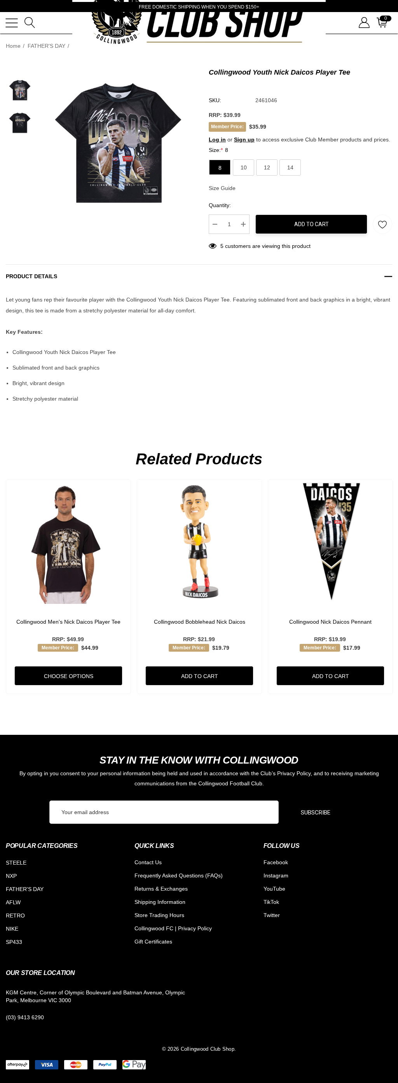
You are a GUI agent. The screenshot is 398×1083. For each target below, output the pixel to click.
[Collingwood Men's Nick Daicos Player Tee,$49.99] (68, 542)
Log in (217, 139)
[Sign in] (364, 22)
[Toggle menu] (11, 23)
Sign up (244, 139)
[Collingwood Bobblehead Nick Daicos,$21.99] (199, 542)
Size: (218, 150)
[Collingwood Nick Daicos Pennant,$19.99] (330, 542)
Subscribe (315, 812)
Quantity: (220, 205)
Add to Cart (311, 224)
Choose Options (68, 676)
